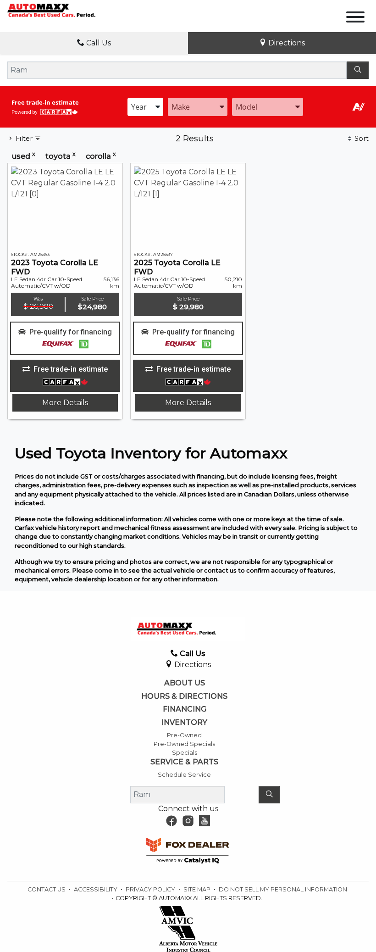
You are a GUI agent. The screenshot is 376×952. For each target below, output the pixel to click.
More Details (65, 402)
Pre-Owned (184, 735)
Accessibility (96, 889)
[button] (65, 339)
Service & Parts (184, 762)
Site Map (197, 889)
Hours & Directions (184, 696)
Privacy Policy (151, 889)
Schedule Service (184, 774)
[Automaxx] (64, 10)
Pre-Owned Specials (184, 743)
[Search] (358, 70)
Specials (184, 752)
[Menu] (355, 19)
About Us (184, 683)
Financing (184, 709)
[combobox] (145, 107)
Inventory (184, 722)
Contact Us (47, 889)
